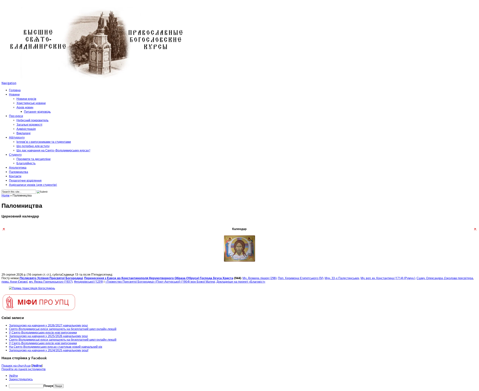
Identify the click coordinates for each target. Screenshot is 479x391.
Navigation (8, 83)
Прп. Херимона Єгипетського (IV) (300, 278)
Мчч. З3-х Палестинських (342, 278)
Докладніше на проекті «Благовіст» (240, 281)
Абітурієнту (17, 137)
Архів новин (24, 107)
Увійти (37, 365)
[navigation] (239, 381)
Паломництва (18, 172)
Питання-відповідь (37, 111)
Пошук (48, 386)
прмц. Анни (14, 281)
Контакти (15, 176)
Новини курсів (26, 98)
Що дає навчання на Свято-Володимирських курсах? (53, 150)
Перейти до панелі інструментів (23, 369)
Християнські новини (31, 103)
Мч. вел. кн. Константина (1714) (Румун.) (388, 278)
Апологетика (17, 167)
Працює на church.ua (15, 365)
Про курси (16, 116)
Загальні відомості (29, 124)
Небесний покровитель (32, 120)
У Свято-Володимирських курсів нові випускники (43, 332)
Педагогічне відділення (25, 180)
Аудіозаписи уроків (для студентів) (33, 185)
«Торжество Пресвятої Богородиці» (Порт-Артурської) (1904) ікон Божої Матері (160, 281)
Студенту (15, 154)
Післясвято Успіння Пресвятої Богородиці (51, 278)
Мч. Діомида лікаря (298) (259, 278)
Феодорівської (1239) (88, 281)
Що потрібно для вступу (33, 146)
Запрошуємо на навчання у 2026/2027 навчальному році (48, 325)
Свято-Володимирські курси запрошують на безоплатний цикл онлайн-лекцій (62, 329)
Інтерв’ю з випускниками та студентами (43, 141)
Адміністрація (26, 129)
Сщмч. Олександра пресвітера (445, 278)
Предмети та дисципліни (33, 159)
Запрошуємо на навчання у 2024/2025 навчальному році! (48, 350)
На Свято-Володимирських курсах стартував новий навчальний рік (55, 347)
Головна (15, 90)
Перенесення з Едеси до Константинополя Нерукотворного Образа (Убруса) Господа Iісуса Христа (158, 278)
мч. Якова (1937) (51, 281)
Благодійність (26, 163)
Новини (14, 94)
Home (5, 195)
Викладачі (23, 133)
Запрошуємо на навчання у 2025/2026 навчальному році (48, 336)
